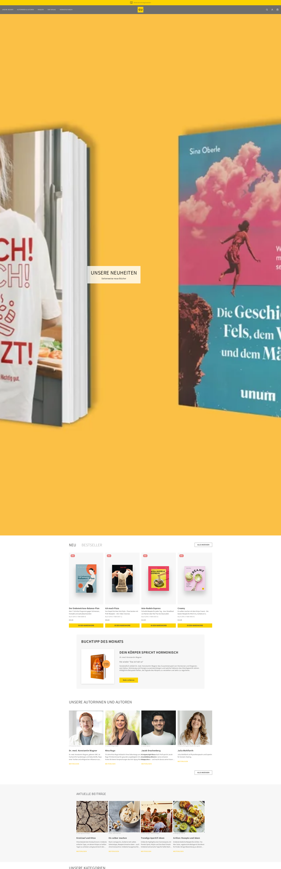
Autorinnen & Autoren (25, 10)
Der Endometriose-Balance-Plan (84, 608)
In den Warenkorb (86, 625)
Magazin (41, 10)
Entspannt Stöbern (142, 6)
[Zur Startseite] (140, 10)
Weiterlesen (74, 764)
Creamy (181, 608)
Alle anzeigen (203, 545)
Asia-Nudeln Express (151, 608)
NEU (72, 544)
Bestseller (92, 544)
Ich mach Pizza (112, 608)
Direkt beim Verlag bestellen (142, 2)
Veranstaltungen (66, 10)
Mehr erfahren (128, 680)
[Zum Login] (272, 9)
